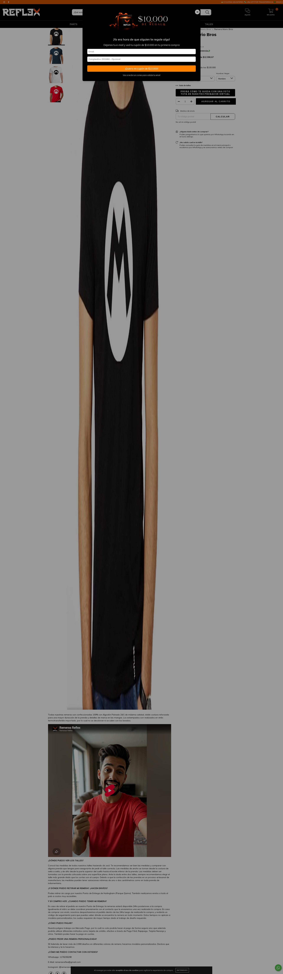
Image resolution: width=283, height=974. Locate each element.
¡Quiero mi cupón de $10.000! (141, 68)
